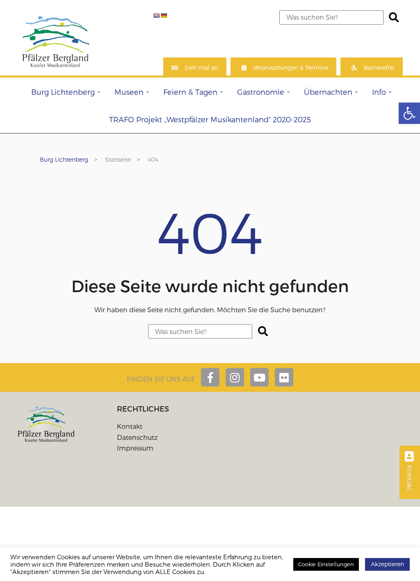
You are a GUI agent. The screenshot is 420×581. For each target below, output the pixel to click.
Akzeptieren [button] (387, 563)
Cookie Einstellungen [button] (326, 564)
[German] (164, 15)
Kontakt (129, 426)
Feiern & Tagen (190, 91)
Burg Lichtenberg (63, 91)
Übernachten (328, 91)
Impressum (135, 448)
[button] (409, 113)
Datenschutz (137, 437)
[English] (156, 15)
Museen (129, 91)
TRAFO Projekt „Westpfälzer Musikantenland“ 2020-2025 (210, 119)
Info (379, 91)
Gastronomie (260, 91)
